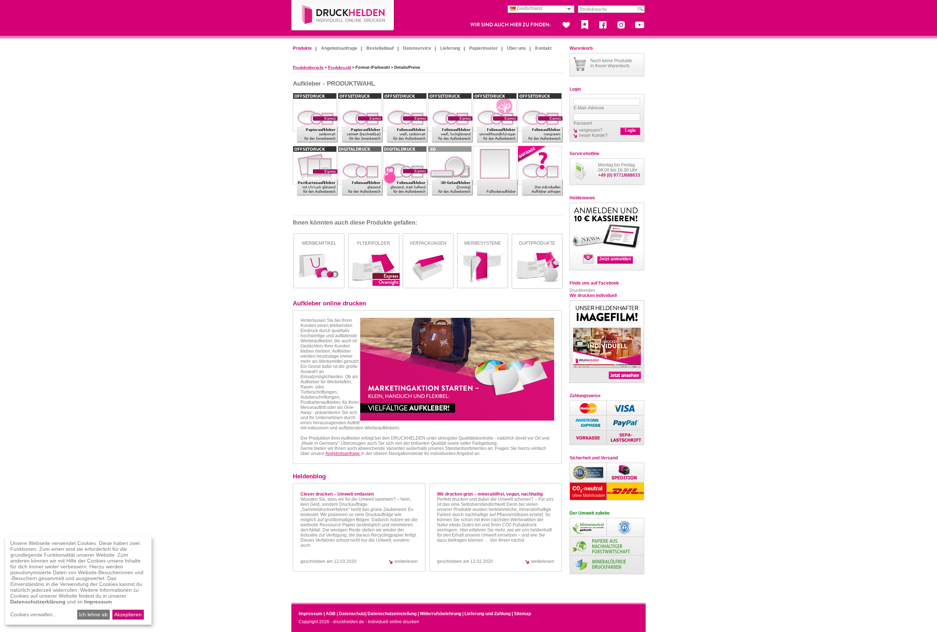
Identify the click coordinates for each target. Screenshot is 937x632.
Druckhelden (582, 290)
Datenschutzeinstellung (392, 613)
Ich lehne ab (93, 614)
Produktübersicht (308, 67)
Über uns (516, 48)
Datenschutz (352, 613)
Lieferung (450, 48)
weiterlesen (406, 561)
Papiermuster (483, 48)
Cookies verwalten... (33, 614)
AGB (331, 613)
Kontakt (543, 48)
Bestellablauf (380, 48)
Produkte (302, 48)
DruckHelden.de (343, 16)
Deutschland (529, 8)
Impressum (310, 613)
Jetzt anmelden (615, 259)
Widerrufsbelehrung (440, 613)
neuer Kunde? (593, 135)
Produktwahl (339, 67)
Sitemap (522, 613)
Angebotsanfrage (339, 48)
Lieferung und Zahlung (487, 613)
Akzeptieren (128, 614)
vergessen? (590, 130)
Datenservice (417, 48)
